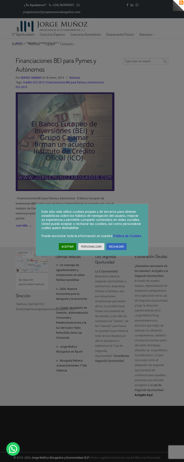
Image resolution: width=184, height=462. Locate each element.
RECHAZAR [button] (116, 246)
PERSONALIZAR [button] (91, 246)
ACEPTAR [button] (67, 246)
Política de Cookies (127, 236)
